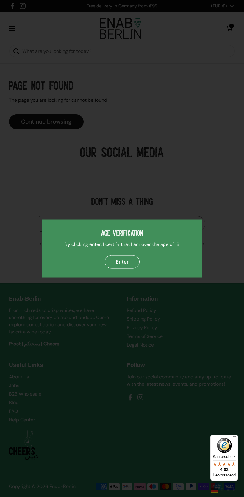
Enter (122, 261)
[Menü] (234, 438)
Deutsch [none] (228, 489)
